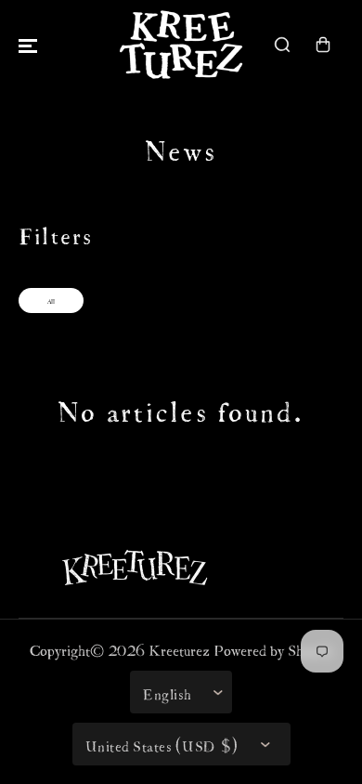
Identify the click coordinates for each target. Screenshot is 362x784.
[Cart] (323, 44)
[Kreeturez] (181, 44)
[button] (28, 44)
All (51, 300)
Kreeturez (179, 647)
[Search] (282, 44)
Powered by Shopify (273, 647)
